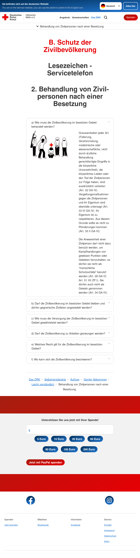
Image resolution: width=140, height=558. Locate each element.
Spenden (130, 17)
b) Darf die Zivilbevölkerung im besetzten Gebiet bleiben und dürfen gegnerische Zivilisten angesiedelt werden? (68, 305)
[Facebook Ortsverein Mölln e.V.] (30, 500)
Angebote (65, 17)
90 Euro (50, 449)
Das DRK (96, 17)
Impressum (109, 530)
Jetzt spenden (11, 524)
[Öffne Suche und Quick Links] (105, 17)
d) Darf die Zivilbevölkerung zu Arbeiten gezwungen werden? (68, 333)
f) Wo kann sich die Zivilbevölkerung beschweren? (61, 359)
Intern (107, 541)
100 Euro (69, 449)
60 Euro (95, 439)
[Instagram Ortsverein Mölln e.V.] (109, 500)
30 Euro (77, 439)
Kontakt (107, 524)
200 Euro (89, 449)
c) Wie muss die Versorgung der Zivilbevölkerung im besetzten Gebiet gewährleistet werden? (69, 320)
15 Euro (59, 439)
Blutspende (43, 524)
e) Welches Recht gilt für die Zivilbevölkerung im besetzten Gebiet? (66, 346)
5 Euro (41, 439)
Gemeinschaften (80, 17)
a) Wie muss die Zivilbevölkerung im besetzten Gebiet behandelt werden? (64, 124)
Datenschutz (110, 535)
